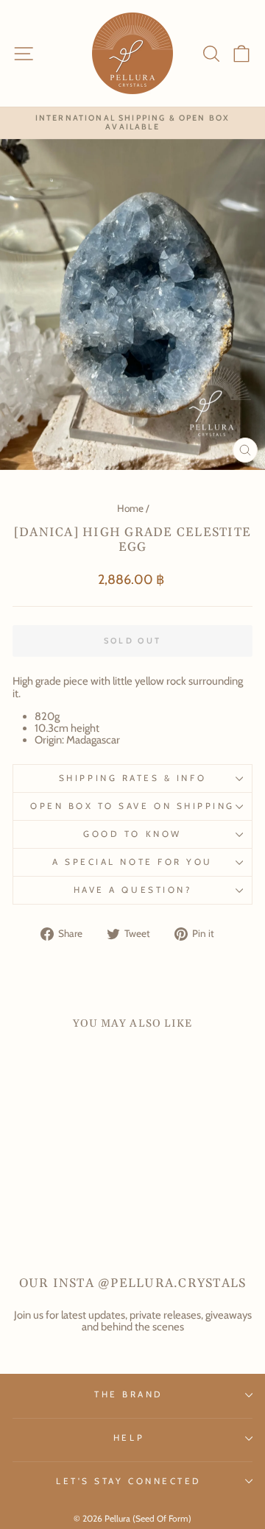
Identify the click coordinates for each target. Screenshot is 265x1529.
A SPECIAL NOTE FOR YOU (132, 862)
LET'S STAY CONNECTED (129, 1481)
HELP (128, 1438)
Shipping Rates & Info (132, 778)
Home (130, 508)
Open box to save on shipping (132, 806)
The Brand (128, 1394)
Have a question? (133, 890)
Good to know (132, 834)
